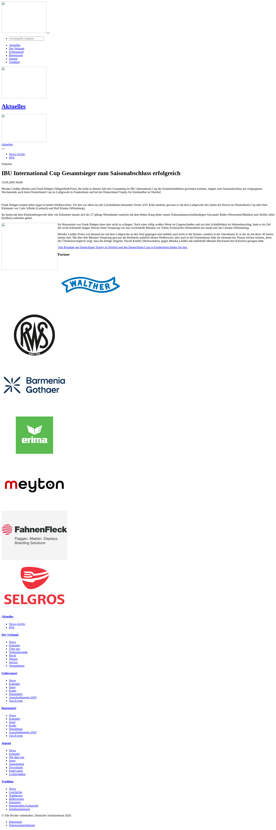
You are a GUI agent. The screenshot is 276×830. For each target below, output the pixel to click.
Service (13, 662)
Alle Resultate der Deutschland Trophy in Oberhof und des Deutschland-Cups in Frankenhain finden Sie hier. (123, 247)
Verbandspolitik (18, 652)
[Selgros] (34, 609)
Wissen (13, 659)
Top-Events (16, 700)
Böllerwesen (16, 799)
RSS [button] (11, 157)
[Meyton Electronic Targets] (34, 509)
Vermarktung (16, 665)
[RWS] (34, 358)
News (12, 642)
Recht (12, 655)
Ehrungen (15, 802)
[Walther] (91, 308)
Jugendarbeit (16, 764)
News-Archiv (17, 624)
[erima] (34, 458)
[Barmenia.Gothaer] (34, 408)
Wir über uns (16, 757)
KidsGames (16, 770)
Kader (12, 690)
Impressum (15, 821)
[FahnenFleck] (34, 559)
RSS (11, 627)
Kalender (14, 645)
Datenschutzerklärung (22, 825)
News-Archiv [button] (17, 154)
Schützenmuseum (19, 809)
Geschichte (15, 792)
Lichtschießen (17, 774)
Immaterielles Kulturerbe (23, 805)
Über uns (14, 648)
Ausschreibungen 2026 (22, 697)
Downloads (16, 767)
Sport (12, 687)
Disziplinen (16, 694)
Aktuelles (14, 106)
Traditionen (16, 795)
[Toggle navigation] (48, 32)
